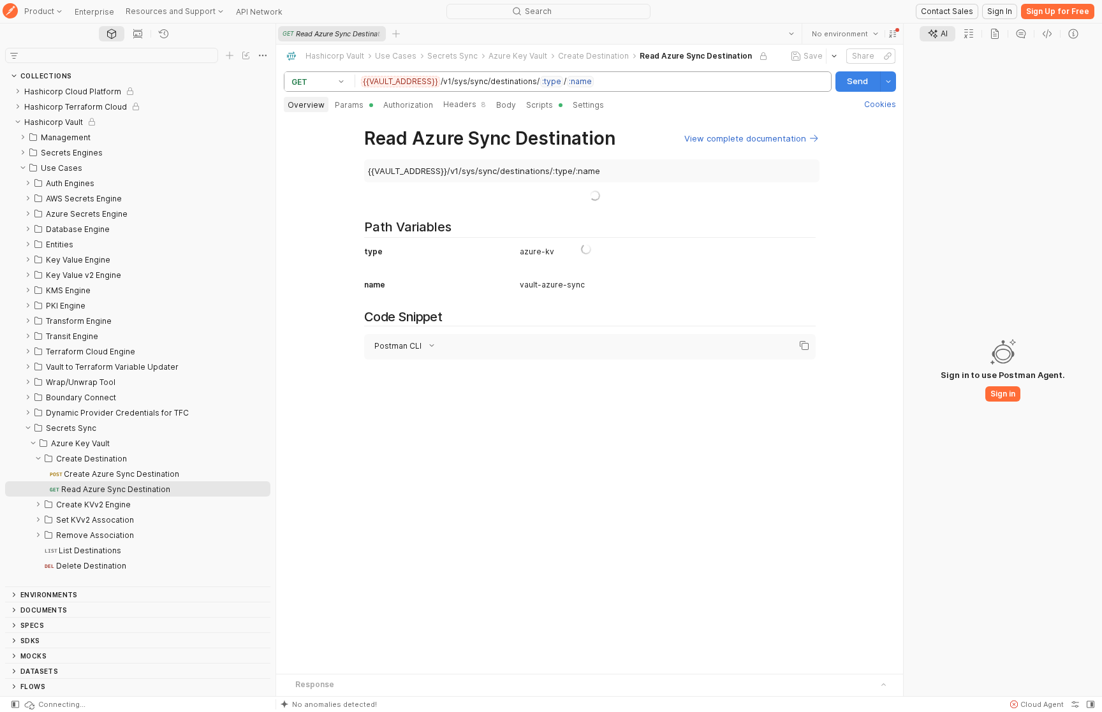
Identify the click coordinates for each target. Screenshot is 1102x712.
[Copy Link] (887, 56)
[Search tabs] (790, 33)
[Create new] (229, 55)
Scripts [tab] (539, 105)
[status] (54, 704)
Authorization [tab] (408, 105)
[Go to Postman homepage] (10, 11)
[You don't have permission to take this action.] (396, 33)
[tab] (111, 33)
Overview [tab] (306, 105)
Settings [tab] (588, 105)
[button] (892, 34)
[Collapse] (18, 122)
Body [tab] (506, 105)
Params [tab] (349, 105)
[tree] (137, 335)
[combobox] (844, 34)
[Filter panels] (14, 55)
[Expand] (18, 91)
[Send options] (887, 81)
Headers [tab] (464, 104)
